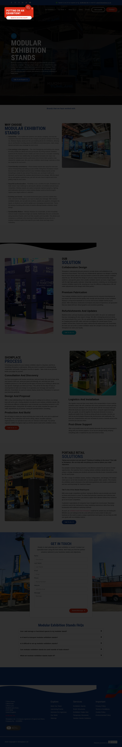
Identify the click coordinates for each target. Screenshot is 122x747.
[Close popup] (32, 8)
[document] (61, 373)
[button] (31, 6)
